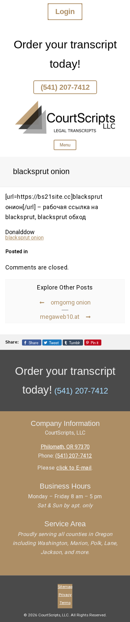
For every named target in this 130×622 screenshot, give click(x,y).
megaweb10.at (59, 316)
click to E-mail (74, 468)
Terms (65, 602)
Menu (65, 144)
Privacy (65, 594)
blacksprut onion (24, 237)
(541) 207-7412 (65, 87)
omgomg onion (71, 302)
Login (65, 11)
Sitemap (65, 586)
